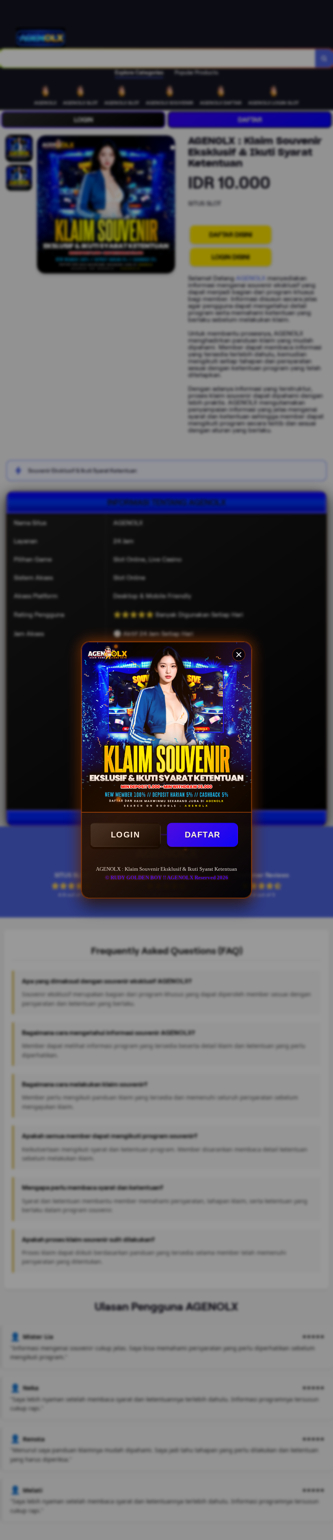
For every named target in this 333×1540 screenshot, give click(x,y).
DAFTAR (203, 834)
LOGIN (125, 834)
